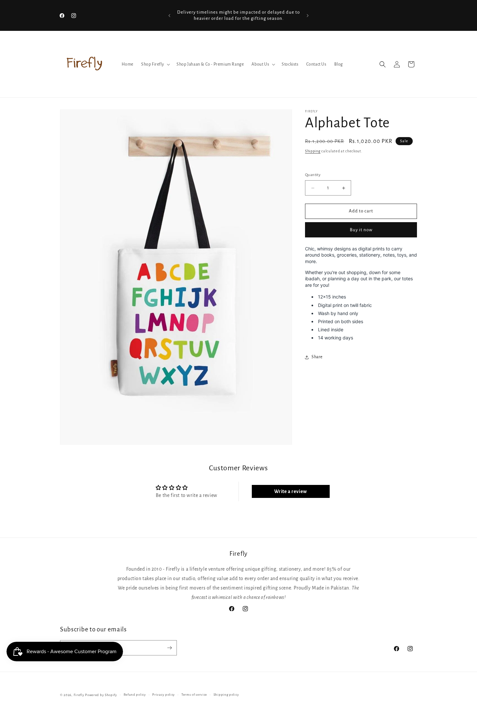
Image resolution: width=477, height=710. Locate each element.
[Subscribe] (169, 647)
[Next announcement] (307, 15)
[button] (155, 64)
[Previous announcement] (169, 15)
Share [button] (317, 357)
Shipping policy (226, 694)
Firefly (79, 695)
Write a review (290, 491)
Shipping (313, 151)
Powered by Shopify (101, 695)
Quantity (313, 175)
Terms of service (194, 694)
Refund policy (135, 694)
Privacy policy (163, 694)
